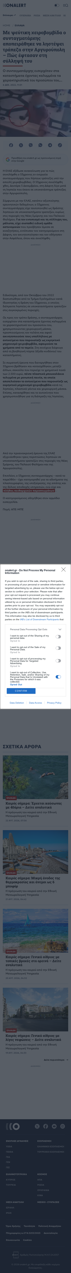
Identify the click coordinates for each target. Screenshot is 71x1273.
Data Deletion (17, 702)
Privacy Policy (54, 702)
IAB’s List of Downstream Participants (39, 619)
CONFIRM (21, 691)
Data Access (35, 702)
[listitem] (35, 629)
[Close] (64, 570)
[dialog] (35, 636)
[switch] (58, 636)
